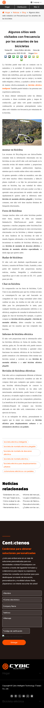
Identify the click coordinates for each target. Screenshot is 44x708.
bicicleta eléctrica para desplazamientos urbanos (20, 465)
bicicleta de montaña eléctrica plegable (20, 446)
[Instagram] (27, 696)
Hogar (7, 7)
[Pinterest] (31, 695)
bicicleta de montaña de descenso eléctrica (18, 452)
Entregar (14, 642)
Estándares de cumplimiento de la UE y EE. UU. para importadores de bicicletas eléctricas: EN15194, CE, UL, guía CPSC (12, 495)
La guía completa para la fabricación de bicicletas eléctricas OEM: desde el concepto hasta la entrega (32, 498)
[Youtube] (23, 695)
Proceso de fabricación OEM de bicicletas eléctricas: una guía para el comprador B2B (32, 501)
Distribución (22, 7)
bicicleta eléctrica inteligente (15, 442)
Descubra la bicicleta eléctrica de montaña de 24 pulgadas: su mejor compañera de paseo (32, 504)
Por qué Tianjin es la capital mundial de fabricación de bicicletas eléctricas (12, 498)
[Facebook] (11, 695)
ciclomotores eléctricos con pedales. (19, 471)
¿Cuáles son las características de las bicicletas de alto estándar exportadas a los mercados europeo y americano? (32, 507)
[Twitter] (19, 695)
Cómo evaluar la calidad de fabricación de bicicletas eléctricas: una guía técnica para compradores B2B (12, 501)
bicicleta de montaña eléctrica (16, 459)
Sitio (36, 53)
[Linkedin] (15, 695)
